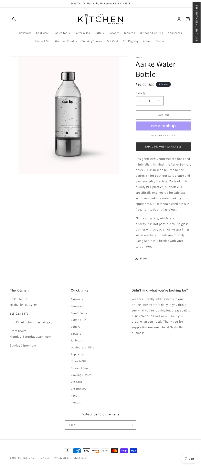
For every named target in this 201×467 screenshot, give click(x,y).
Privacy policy (61, 457)
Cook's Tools (79, 313)
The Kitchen (24, 458)
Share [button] (143, 258)
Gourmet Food (80, 368)
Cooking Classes (81, 375)
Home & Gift (78, 361)
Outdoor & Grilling (82, 347)
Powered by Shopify (40, 458)
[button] (196, 23)
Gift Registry (78, 389)
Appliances (78, 354)
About (75, 395)
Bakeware (77, 299)
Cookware (77, 306)
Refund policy (80, 457)
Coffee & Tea (78, 320)
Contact (76, 402)
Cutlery (75, 326)
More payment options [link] (163, 135)
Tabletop (76, 340)
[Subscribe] (131, 425)
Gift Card (76, 381)
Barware (76, 333)
